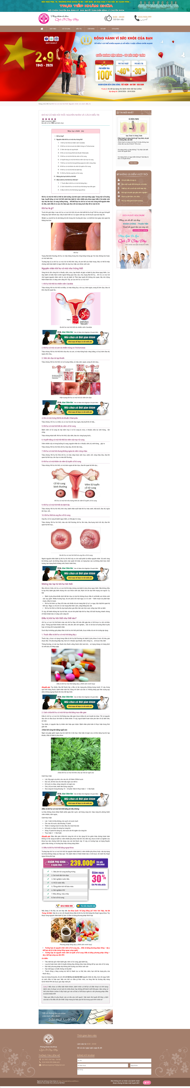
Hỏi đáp (103, 29)
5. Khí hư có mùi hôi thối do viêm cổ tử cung (73, 156)
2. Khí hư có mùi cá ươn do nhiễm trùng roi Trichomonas (77, 146)
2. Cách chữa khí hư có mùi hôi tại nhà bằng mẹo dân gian (77, 186)
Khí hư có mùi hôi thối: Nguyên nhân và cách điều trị (71, 104)
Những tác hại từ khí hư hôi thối (66, 176)
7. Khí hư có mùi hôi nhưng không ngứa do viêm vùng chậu (78, 163)
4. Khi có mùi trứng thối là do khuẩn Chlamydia (74, 153)
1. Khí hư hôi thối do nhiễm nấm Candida (72, 143)
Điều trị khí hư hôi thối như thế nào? (67, 180)
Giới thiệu (53, 29)
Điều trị (79, 29)
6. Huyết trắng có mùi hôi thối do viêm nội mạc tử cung (76, 159)
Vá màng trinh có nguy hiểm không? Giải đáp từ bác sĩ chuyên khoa (133, 158)
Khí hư (49, 104)
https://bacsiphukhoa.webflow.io (68, 1081)
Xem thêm (133, 163)
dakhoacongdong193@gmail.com (53, 1065)
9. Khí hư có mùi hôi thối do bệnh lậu (71, 170)
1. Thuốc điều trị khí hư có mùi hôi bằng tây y (73, 183)
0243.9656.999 (47, 1062)
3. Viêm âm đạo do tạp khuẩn (69, 149)
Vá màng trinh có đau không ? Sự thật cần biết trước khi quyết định (133, 150)
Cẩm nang (91, 29)
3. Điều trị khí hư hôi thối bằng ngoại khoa (72, 190)
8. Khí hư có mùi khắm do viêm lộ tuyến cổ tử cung (75, 166)
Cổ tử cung (66, 29)
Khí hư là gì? (60, 136)
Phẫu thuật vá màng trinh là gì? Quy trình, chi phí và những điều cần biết (133, 139)
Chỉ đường (115, 29)
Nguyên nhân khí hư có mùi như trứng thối (69, 139)
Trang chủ (42, 104)
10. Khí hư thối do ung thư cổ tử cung (71, 173)
